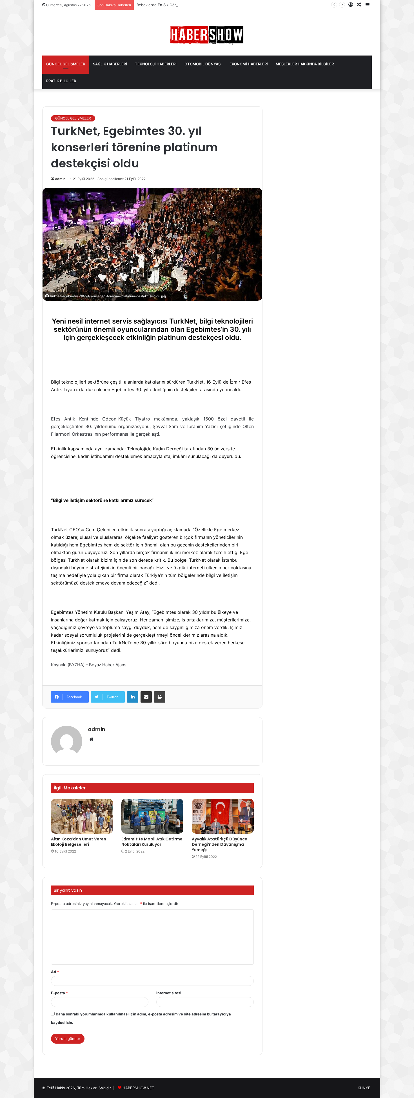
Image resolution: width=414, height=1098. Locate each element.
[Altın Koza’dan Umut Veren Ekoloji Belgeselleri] (82, 816)
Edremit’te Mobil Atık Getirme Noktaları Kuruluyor (151, 841)
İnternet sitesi (168, 993)
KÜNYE (364, 1088)
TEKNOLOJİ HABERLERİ (156, 64)
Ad (55, 971)
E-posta (59, 993)
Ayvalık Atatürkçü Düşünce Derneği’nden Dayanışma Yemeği (219, 844)
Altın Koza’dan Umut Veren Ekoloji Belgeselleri (78, 841)
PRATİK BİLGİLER (61, 81)
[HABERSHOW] (207, 34)
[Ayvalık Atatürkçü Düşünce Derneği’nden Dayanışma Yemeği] (223, 816)
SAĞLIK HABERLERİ (110, 64)
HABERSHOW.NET (138, 1088)
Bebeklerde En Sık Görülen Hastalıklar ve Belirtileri (180, 5)
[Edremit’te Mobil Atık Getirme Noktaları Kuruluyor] (152, 816)
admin (60, 179)
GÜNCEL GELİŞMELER (65, 64)
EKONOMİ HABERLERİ (249, 64)
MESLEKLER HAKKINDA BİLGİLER (305, 64)
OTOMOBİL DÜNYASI (203, 64)
